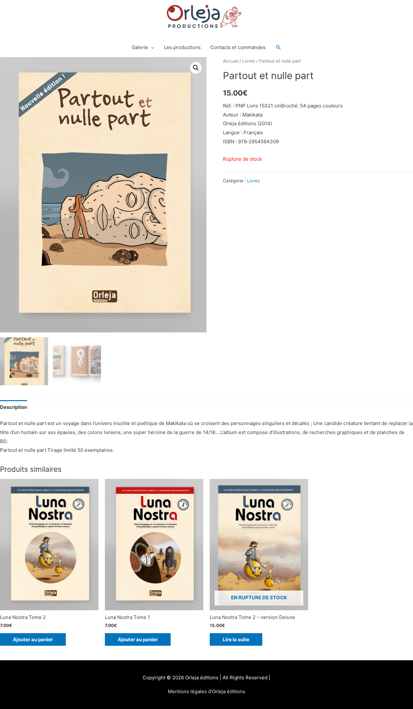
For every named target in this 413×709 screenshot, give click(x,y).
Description (13, 407)
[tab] (13, 407)
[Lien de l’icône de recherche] (278, 47)
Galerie (140, 47)
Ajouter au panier (33, 639)
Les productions (182, 47)
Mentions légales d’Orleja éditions (206, 691)
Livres (248, 61)
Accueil (230, 61)
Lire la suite (236, 639)
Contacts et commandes (238, 47)
